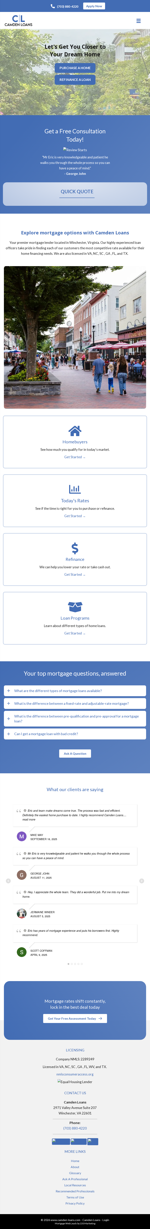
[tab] (75, 690)
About (75, 1167)
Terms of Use (75, 1197)
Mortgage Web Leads (66, 1223)
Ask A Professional (75, 1179)
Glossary (75, 1173)
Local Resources (75, 1185)
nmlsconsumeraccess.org (75, 1074)
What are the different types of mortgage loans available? (58, 691)
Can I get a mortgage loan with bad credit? (46, 734)
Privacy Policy (75, 1203)
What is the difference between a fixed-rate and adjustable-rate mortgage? (71, 703)
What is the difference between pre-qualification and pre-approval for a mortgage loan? (76, 718)
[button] (64, 6)
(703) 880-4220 (75, 1128)
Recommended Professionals (75, 1191)
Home (75, 1161)
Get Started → (75, 457)
